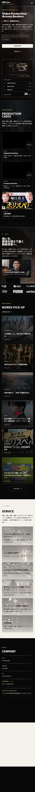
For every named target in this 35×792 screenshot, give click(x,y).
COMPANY (27, 783)
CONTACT (16, 51)
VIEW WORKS (17, 46)
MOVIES (9, 783)
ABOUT (4, 783)
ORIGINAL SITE (6, 312)
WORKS (15, 783)
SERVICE (20, 783)
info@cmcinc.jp (6, 714)
